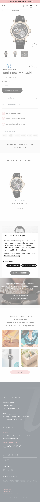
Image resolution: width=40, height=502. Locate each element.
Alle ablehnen (13, 265)
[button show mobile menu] (36, 6)
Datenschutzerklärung (12, 256)
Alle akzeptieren (29, 265)
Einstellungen (8, 261)
